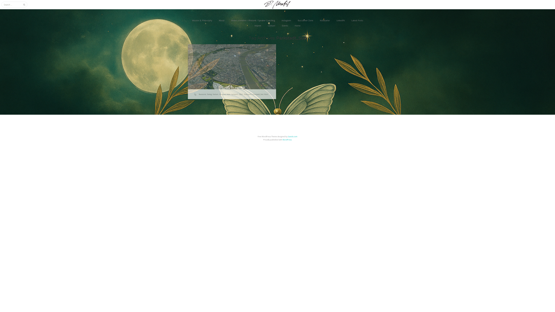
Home (297, 25)
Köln (228, 94)
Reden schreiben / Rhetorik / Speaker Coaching (253, 20)
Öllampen (247, 94)
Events (285, 25)
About (221, 20)
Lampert (234, 94)
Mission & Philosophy (202, 20)
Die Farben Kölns (217, 63)
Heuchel (222, 94)
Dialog (209, 94)
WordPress (287, 140)
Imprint (258, 25)
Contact (271, 25)
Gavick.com (292, 136)
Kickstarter (325, 20)
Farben (215, 94)
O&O (241, 94)
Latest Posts (357, 20)
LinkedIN (340, 20)
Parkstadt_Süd (257, 94)
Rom (266, 94)
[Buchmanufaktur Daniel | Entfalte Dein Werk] (277, 4)
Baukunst (202, 94)
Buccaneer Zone (305, 20)
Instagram (286, 20)
